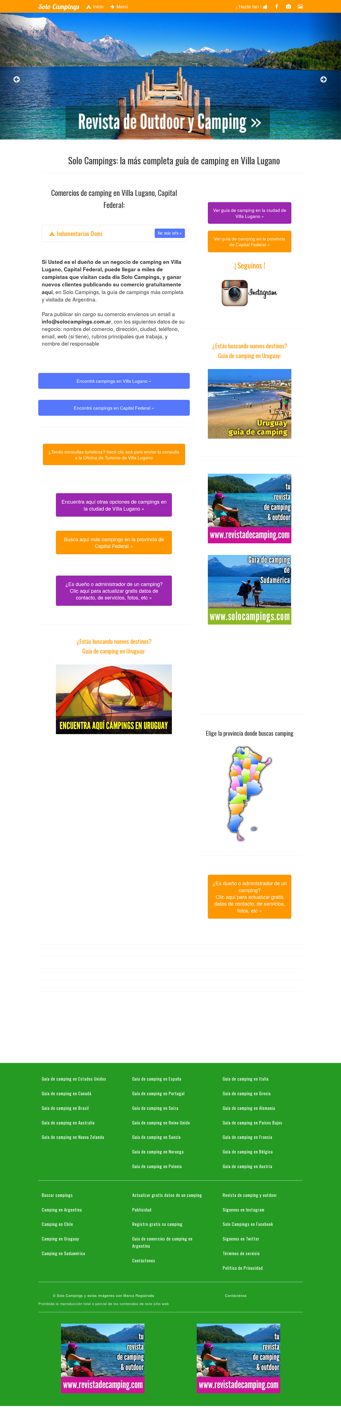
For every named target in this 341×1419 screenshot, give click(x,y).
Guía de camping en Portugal (158, 1093)
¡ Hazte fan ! (249, 6)
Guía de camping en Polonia (157, 1166)
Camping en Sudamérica (63, 1253)
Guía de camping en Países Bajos (252, 1122)
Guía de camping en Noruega (158, 1151)
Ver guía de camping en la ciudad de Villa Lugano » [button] (249, 213)
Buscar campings (57, 1195)
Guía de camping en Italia (246, 1078)
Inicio (97, 6)
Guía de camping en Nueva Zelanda (73, 1137)
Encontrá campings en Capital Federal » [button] (114, 408)
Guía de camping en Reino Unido (161, 1122)
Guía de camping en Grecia (247, 1093)
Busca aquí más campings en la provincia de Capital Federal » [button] (114, 542)
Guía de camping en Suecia (156, 1137)
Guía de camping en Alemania (249, 1108)
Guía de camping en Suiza (155, 1108)
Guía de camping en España (156, 1078)
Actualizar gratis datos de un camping (167, 1195)
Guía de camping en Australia (68, 1122)
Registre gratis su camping (157, 1224)
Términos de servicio (241, 1253)
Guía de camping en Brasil (65, 1108)
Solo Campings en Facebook (248, 1224)
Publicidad (141, 1209)
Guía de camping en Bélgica (248, 1151)
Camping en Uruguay (60, 1238)
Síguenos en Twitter (241, 1238)
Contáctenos (143, 1260)
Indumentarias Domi (118, 233)
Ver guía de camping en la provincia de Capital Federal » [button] (249, 241)
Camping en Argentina (62, 1209)
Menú (121, 6)
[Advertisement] (114, 778)
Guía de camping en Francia (247, 1137)
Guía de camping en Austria (247, 1166)
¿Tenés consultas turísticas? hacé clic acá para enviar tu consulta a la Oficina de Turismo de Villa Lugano (113, 454)
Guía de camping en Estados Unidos (74, 1078)
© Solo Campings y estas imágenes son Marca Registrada (103, 1295)
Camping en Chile (57, 1224)
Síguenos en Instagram (243, 1209)
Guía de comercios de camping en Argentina (162, 1242)
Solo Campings (58, 6)
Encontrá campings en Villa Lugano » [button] (114, 381)
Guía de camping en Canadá (66, 1093)
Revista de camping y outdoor (250, 1195)
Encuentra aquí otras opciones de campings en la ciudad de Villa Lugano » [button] (114, 505)
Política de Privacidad (243, 1267)
